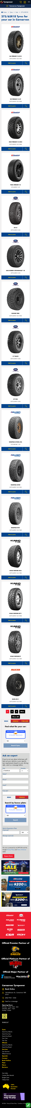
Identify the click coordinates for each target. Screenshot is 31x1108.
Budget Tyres (5, 1077)
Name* (5, 774)
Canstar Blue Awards (8, 1075)
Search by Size (6, 1034)
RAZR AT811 (15, 699)
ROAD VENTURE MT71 (15, 613)
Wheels (4, 1043)
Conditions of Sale (22, 1103)
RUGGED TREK (15, 313)
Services (5, 1049)
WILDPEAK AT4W (15, 485)
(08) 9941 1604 (10, 998)
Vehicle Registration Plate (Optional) (10, 829)
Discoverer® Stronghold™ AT (15, 270)
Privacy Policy (10, 850)
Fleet (3, 1063)
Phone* (5, 780)
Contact (4, 1058)
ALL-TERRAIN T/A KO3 (15, 56)
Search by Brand (6, 1036)
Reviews (5, 1067)
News (4, 1065)
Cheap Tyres (5, 1080)
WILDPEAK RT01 (15, 527)
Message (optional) (8, 836)
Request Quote (8, 856)
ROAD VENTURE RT (15, 656)
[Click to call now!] (20, 2)
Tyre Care (5, 1038)
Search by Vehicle (7, 1032)
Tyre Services (5, 1051)
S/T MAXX (15, 356)
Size (4, 768)
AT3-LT (15, 227)
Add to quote (12, 63)
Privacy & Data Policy (12, 1103)
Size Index (5, 1073)
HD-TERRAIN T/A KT (15, 99)
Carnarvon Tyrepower (17, 6)
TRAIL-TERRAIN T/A (15, 185)
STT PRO (15, 399)
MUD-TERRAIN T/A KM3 (15, 142)
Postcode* (5, 791)
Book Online (6, 1060)
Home (5, 12)
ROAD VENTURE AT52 (15, 570)
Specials (5, 1056)
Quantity (23, 768)
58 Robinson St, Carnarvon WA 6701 (15, 994)
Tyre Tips (4, 1040)
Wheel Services (6, 1054)
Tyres (4, 1029)
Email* (4, 785)
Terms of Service (21, 850)
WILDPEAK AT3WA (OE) (15, 442)
